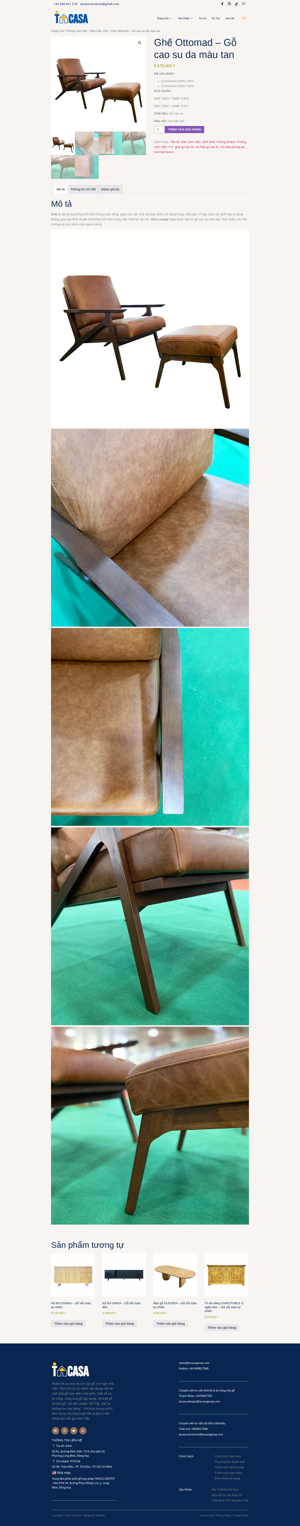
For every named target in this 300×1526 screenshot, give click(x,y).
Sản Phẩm (184, 18)
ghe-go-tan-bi (184, 147)
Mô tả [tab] (61, 189)
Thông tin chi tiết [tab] (83, 189)
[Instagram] (229, 4)
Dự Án (202, 18)
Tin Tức (216, 18)
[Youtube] (243, 4)
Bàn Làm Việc (99, 31)
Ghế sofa (208, 142)
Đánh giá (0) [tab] (110, 189)
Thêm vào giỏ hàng (184, 129)
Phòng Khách (226, 142)
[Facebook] (222, 4)
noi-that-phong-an (232, 147)
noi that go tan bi (206, 147)
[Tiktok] (83, 1430)
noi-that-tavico (164, 152)
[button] (140, 43)
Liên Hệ (230, 18)
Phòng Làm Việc (77, 31)
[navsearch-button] (243, 18)
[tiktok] (236, 4)
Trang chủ (163, 18)
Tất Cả (174, 142)
